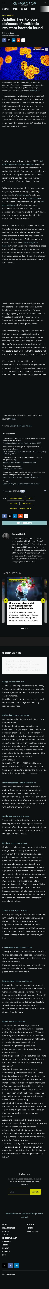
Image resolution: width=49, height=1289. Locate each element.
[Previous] (6, 600)
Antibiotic (27, 503)
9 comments (26, 523)
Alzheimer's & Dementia (17, 580)
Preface (6, 481)
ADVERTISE (6, 1241)
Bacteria (13, 503)
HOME (32, 9)
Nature (12, 419)
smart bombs (23, 195)
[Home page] (24, 4)
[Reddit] (18, 40)
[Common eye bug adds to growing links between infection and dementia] (24, 588)
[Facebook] (4, 40)
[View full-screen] (46, 49)
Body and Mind (8, 15)
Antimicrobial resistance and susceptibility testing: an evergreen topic (22, 458)
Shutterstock (35, 90)
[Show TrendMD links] (45, 491)
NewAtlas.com (32, 1231)
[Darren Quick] (6, 536)
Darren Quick (18, 534)
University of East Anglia (21, 426)
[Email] (23, 40)
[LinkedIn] (13, 40)
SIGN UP (24, 9)
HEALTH (15, 9)
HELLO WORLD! (8, 1228)
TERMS (5, 1245)
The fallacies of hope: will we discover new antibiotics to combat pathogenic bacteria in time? (24, 473)
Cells (30, 498)
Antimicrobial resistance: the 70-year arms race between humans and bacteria (24, 439)
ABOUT (5, 1235)
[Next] (43, 600)
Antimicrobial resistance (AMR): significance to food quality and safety (22, 448)
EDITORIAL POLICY (9, 1238)
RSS (4, 1255)
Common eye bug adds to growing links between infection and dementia (22, 606)
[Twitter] (9, 40)
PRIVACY (5, 1248)
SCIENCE (5, 9)
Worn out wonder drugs (12, 466)
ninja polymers (34, 198)
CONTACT (6, 1251)
